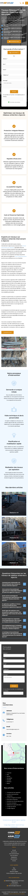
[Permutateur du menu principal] (26, 3)
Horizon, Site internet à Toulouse (17, 894)
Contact (14, 860)
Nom (4, 64)
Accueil (14, 850)
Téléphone (6, 75)
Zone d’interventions (14, 853)
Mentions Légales (14, 871)
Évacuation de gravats (12, 799)
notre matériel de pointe (21, 256)
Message (5, 80)
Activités (14, 869)
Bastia (8, 783)
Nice (8, 774)
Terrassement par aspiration (13, 792)
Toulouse (9, 773)
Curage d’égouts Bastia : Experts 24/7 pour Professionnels (14, 825)
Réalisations (14, 857)
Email (4, 69)
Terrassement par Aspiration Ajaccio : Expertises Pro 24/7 (14, 820)
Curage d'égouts (11, 808)
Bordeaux (9, 781)
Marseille (9, 780)
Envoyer (14, 91)
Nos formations (14, 855)
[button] (20, 3)
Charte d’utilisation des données (14, 873)
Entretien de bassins (11, 803)
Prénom (5, 58)
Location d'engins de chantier (14, 797)
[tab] (14, 584)
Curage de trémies (11, 806)
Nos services (14, 852)
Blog (14, 868)
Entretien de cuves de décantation (15, 801)
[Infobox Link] (14, 713)
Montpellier (9, 778)
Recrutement (14, 859)
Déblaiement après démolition (14, 804)
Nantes (8, 776)
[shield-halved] (9, 102)
